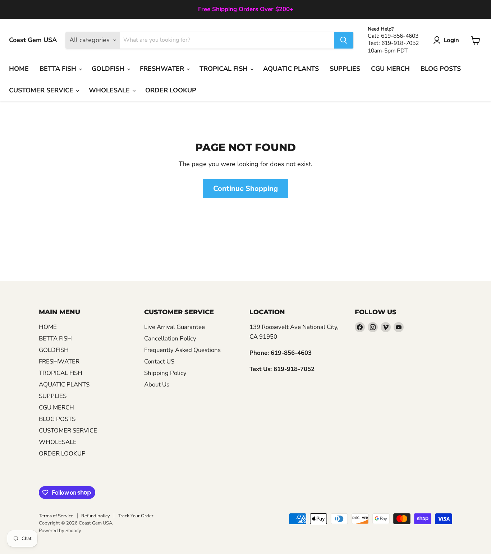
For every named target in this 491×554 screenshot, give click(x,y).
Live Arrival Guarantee (174, 327)
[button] (447, 40)
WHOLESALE (110, 90)
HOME (19, 68)
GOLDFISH (109, 68)
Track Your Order (135, 516)
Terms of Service (56, 516)
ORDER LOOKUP (170, 90)
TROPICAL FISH (224, 68)
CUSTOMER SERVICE (42, 90)
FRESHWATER (163, 68)
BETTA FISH (59, 68)
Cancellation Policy (170, 338)
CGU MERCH (390, 68)
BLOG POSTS (441, 68)
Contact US (159, 361)
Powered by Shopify (60, 530)
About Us (156, 384)
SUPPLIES (345, 68)
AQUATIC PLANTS (291, 68)
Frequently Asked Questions (182, 350)
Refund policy (95, 516)
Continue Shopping (245, 188)
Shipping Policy (165, 373)
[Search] (343, 40)
